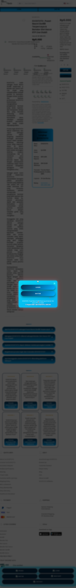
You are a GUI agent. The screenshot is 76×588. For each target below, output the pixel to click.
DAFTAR (38, 293)
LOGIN (38, 287)
